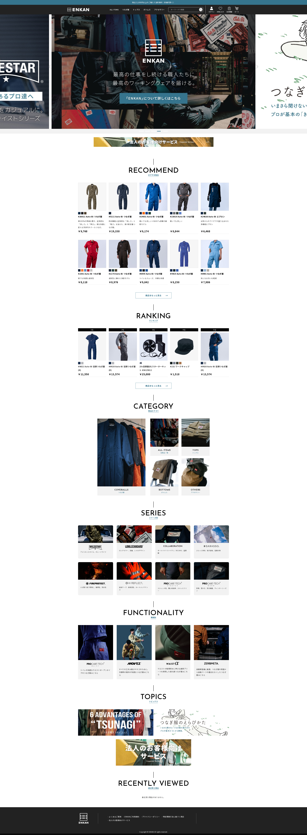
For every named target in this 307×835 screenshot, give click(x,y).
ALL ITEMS (114, 9)
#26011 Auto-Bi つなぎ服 (90, 216)
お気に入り (220, 11)
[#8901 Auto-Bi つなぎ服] (215, 254)
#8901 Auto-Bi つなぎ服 (212, 273)
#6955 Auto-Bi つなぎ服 (150, 273)
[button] (51, 67)
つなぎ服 (125, 9)
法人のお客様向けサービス (119, 820)
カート (237, 11)
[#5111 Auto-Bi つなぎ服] (123, 197)
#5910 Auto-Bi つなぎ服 (181, 273)
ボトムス (147, 9)
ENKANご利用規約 (131, 816)
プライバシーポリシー (151, 816)
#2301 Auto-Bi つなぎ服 (89, 273)
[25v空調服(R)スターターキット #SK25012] (153, 347)
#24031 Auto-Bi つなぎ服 (151, 216)
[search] (200, 9)
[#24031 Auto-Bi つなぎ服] (153, 197)
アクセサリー (159, 9)
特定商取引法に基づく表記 (173, 816)
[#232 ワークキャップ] (184, 347)
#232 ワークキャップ (179, 366)
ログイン (211, 11)
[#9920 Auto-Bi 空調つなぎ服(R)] (123, 347)
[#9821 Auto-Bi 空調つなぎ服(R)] (92, 347)
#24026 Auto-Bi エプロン (213, 216)
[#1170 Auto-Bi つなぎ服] (123, 254)
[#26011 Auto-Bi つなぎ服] (92, 197)
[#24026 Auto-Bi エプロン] (215, 197)
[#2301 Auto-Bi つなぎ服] (92, 254)
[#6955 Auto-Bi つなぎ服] (153, 254)
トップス (136, 9)
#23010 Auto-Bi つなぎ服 (182, 216)
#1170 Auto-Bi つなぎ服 (120, 273)
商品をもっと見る (153, 295)
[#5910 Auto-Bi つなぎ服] (184, 254)
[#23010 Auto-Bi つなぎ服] (184, 197)
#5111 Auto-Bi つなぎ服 (120, 216)
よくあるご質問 (115, 816)
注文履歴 (229, 11)
